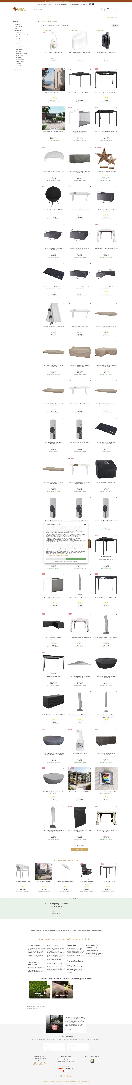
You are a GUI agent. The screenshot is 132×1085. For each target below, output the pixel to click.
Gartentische (59, 1039)
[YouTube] (75, 1076)
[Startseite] (19, 9)
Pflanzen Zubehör (20, 45)
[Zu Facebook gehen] (64, 1076)
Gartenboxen (19, 57)
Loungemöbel (52, 1039)
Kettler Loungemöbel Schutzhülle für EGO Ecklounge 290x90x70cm (106, 792)
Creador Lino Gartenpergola (53, 676)
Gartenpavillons (19, 32)
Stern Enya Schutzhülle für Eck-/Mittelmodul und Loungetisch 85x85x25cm (106, 521)
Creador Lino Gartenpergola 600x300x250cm (79, 791)
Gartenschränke (19, 55)
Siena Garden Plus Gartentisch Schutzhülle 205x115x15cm (106, 327)
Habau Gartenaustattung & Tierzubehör (36, 1006)
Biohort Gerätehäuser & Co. (33, 1008)
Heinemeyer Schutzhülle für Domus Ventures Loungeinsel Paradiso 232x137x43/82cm (53, 754)
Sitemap (78, 1081)
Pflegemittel (19, 43)
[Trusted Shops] (90, 4)
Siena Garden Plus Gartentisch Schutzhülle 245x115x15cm (106, 404)
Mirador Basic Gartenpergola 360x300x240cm (106, 92)
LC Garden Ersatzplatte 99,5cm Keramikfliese (80, 403)
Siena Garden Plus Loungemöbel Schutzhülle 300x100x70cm (80, 366)
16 (84, 853)
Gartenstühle (66, 1039)
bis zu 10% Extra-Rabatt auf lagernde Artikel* (59, 1)
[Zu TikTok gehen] (71, 1076)
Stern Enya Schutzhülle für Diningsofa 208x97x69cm (53, 443)
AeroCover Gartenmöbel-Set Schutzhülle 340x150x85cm (79, 287)
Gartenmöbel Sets (43, 1039)
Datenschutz (52, 1081)
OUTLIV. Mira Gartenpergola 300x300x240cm (106, 131)
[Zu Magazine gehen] (57, 1076)
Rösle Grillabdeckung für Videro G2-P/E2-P (106, 482)
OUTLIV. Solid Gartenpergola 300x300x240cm (106, 597)
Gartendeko (18, 63)
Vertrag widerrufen (66, 1081)
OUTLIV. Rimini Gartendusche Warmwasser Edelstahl (53, 93)
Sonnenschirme (18, 26)
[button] (117, 875)
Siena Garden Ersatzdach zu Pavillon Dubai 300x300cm (80, 677)
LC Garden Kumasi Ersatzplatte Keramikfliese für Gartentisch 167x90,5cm (80, 483)
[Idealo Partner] (93, 4)
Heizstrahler (19, 51)
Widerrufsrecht (58, 1081)
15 (82, 853)
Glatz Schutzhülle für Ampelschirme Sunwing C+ (80, 597)
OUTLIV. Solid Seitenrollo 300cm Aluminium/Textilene (80, 132)
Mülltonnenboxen (20, 59)
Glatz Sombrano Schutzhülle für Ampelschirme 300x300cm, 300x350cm (106, 638)
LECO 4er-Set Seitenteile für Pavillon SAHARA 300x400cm (106, 831)
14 (80, 853)
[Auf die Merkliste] (64, 30)
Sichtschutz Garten (20, 65)
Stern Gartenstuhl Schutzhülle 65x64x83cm (80, 442)
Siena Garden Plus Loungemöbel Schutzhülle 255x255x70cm (106, 366)
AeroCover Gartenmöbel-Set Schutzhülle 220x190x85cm (79, 249)
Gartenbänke (81, 1039)
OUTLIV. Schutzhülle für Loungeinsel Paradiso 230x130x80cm (106, 677)
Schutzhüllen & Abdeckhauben (23, 41)
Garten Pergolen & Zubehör (22, 34)
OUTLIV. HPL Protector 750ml (80, 753)
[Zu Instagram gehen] (61, 1076)
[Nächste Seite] (87, 853)
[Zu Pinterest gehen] (68, 1076)
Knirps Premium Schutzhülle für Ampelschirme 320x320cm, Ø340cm (53, 831)
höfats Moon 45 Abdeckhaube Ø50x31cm (53, 209)
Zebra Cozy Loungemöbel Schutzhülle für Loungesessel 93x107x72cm (106, 443)
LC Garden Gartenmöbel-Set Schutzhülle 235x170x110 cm (106, 754)
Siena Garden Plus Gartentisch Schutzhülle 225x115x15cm (53, 483)
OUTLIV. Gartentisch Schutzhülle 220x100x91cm (53, 714)
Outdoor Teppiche (20, 61)
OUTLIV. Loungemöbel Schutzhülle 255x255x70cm (53, 638)
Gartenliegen (88, 1039)
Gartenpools (19, 36)
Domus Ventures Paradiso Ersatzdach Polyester (53, 171)
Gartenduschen (19, 38)
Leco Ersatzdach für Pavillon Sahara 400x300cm (79, 637)
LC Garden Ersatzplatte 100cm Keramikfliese (80, 209)
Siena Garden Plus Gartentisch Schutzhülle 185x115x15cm (53, 404)
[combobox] (115, 25)
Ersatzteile (18, 67)
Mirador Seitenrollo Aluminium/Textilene (53, 597)
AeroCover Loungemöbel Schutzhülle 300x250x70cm (53, 249)
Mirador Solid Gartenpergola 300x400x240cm (80, 92)
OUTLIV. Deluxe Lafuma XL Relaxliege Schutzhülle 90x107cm (79, 831)
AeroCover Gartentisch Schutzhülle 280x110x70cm (106, 210)
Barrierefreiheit (73, 1081)
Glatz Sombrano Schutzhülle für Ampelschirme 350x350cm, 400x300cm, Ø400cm (79, 715)
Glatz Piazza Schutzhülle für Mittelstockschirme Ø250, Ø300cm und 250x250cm (53, 327)
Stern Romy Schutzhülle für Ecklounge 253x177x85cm (80, 521)
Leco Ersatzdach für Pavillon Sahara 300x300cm (106, 248)
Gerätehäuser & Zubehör (21, 53)
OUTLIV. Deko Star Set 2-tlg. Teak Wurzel (106, 171)
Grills (16, 28)
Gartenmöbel (18, 24)
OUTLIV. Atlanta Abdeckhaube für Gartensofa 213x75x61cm (79, 172)
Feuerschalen (19, 47)
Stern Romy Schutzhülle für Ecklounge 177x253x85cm (53, 521)
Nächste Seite (80, 849)
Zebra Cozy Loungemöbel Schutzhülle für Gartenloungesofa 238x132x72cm (53, 287)
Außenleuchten (19, 49)
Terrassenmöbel (73, 1039)
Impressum (45, 1081)
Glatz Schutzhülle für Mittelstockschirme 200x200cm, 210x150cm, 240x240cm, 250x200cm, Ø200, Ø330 (106, 716)
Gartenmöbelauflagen (19, 69)
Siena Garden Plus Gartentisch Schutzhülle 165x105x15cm (53, 366)
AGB (48, 1081)
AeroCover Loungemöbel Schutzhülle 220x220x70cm (106, 287)
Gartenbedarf (18, 30)
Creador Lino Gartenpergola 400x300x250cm (53, 131)
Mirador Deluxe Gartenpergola (106, 559)
